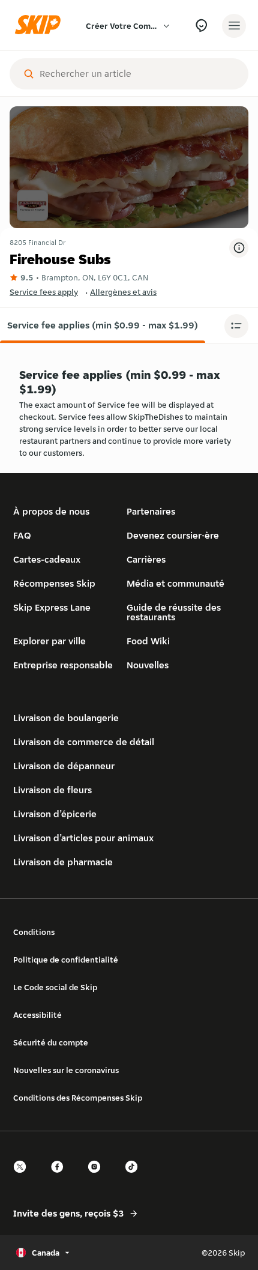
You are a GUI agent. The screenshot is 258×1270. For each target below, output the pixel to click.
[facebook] (60, 1177)
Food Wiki (148, 641)
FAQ (22, 535)
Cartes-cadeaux (46, 559)
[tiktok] (135, 1177)
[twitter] (23, 1177)
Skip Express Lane (52, 607)
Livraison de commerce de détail (83, 742)
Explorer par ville (49, 641)
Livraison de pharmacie (63, 862)
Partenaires (151, 511)
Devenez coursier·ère (173, 535)
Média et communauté (175, 583)
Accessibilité (37, 1014)
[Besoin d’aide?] (201, 25)
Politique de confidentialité (65, 959)
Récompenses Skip (54, 583)
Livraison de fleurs (52, 790)
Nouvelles (148, 665)
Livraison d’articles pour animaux (83, 838)
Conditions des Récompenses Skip (77, 1097)
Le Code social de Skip (55, 987)
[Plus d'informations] (238, 248)
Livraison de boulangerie (66, 718)
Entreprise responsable (63, 665)
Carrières (146, 559)
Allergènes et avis (123, 291)
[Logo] (41, 25)
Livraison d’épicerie (55, 814)
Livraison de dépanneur (64, 766)
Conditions (34, 932)
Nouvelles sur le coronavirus (66, 1070)
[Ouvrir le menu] (234, 26)
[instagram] (98, 1177)
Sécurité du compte (50, 1042)
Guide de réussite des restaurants (174, 612)
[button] (102, 325)
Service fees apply (44, 291)
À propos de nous (51, 511)
